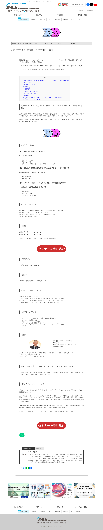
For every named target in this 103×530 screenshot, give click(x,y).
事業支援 (60, 15)
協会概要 (57, 19)
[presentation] (6, 492)
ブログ (50, 19)
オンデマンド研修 (81, 15)
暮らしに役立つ (75, 19)
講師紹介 (65, 19)
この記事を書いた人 (29, 448)
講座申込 (39, 15)
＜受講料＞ (26, 90)
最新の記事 (40, 448)
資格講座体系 (18, 15)
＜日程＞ (26, 86)
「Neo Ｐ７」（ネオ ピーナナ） (33, 99)
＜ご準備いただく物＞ (29, 93)
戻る (22, 435)
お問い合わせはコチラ (77, 4)
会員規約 (81, 10)
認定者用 (42, 19)
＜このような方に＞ (29, 84)
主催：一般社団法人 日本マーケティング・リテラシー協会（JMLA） (43, 97)
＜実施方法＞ (27, 88)
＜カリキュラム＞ (28, 82)
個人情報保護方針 (91, 10)
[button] (50, 500)
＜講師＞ (26, 95)
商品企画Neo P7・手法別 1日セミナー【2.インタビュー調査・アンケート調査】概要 (46, 80)
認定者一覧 (34, 19)
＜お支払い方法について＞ (30, 91)
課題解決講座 (23, 19)
